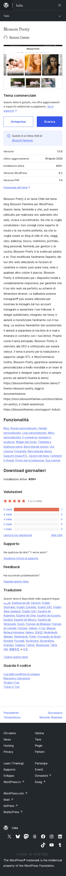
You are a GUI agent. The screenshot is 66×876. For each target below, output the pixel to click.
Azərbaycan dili (21, 602)
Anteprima (18, 121)
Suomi (20, 623)
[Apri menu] (60, 5)
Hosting (9, 745)
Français (22, 628)
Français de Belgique (38, 623)
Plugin (38, 745)
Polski (32, 636)
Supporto (9, 769)
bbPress (11, 806)
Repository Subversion (17, 678)
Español (8, 619)
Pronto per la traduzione (29, 460)
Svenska (9, 644)
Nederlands (21, 636)
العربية (7, 602)
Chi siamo (10, 733)
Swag (40, 782)
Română (8, 640)
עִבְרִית (42, 628)
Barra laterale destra (40, 451)
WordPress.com (15, 793)
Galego (33, 628)
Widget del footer (26, 441)
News (7, 739)
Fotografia (20, 451)
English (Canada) (26, 607)
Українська (42, 644)
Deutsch (36, 602)
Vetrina (39, 733)
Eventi (39, 769)
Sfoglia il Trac (11, 682)
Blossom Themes (19, 37)
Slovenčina (32, 640)
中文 (25, 649)
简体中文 (14, 649)
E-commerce (29, 437)
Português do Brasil (48, 636)
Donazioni (43, 775)
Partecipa (41, 763)
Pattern (40, 751)
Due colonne (52, 460)
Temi (6, 15)
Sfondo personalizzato (23, 428)
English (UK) (45, 607)
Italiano (29, 632)
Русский (19, 640)
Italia (15, 828)
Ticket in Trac (12, 686)
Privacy (8, 751)
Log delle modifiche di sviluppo (22, 674)
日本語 (38, 632)
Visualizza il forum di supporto (21, 558)
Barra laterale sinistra (36, 446)
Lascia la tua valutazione (18, 535)
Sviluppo (9, 775)
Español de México (25, 619)
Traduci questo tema (16, 656)
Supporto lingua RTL (15, 455)
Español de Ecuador (49, 615)
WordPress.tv (14, 782)
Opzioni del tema (39, 455)
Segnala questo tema (16, 581)
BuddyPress (13, 812)
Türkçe (30, 644)
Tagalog (20, 644)
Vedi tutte (56, 535)
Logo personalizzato (34, 432)
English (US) (29, 611)
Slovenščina (47, 640)
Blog (6, 428)
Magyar (51, 628)
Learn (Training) (14, 763)
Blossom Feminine (22, 140)
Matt (8, 799)
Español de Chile (26, 615)
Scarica (49, 121)
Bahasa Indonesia (14, 632)
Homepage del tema (15, 187)
